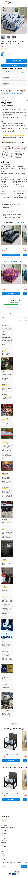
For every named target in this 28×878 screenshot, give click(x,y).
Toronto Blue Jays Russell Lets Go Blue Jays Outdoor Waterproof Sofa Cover (10, 753)
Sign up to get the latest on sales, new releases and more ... (14, 863)
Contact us (3, 849)
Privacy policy (4, 833)
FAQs (2, 851)
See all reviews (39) (14, 302)
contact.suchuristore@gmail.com (8, 827)
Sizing (2, 853)
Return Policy (4, 840)
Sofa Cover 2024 (18, 223)
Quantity (2, 58)
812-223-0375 (4, 825)
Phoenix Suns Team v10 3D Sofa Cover (10, 285)
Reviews (3, 855)
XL (9, 54)
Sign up (24, 866)
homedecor (13, 93)
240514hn (8, 93)
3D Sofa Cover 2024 (18, 262)
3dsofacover (20, 93)
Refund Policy (4, 842)
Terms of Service (5, 835)
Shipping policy (4, 838)
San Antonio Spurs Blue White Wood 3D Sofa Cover (10, 248)
